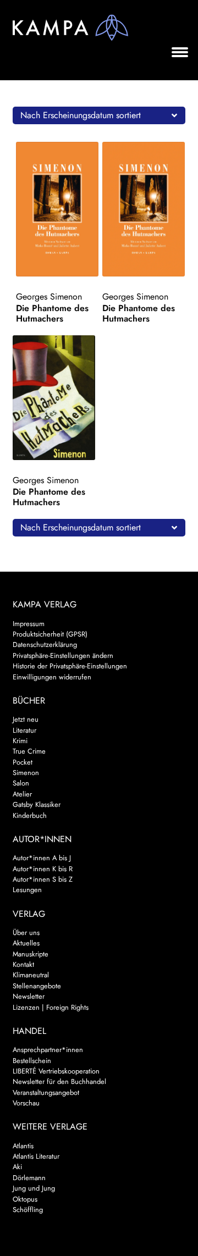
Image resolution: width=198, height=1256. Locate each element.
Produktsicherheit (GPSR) (50, 634)
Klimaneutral (31, 975)
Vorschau (26, 1103)
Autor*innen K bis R (43, 869)
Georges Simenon (49, 296)
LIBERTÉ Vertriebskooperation (56, 1071)
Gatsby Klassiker (37, 804)
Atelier (22, 794)
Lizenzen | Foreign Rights (51, 1007)
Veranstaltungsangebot (46, 1092)
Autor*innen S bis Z (43, 879)
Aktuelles (26, 943)
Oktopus (25, 1199)
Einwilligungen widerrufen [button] (52, 677)
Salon (21, 783)
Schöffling (28, 1209)
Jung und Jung (34, 1188)
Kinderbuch (30, 815)
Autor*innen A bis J (42, 858)
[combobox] (99, 115)
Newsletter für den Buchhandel (59, 1081)
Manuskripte (30, 954)
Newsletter (29, 996)
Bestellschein (32, 1060)
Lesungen (27, 889)
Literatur (24, 730)
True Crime (29, 751)
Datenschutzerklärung (45, 644)
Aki (17, 1166)
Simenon (26, 772)
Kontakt (23, 964)
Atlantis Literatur (36, 1156)
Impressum (29, 623)
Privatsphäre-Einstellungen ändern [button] (63, 655)
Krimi (20, 740)
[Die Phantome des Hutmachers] (57, 209)
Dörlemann (29, 1177)
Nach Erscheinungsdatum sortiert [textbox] (80, 115)
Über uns (26, 932)
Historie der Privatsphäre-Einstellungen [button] (70, 666)
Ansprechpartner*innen (48, 1049)
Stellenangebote (37, 986)
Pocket (22, 762)
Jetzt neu (25, 719)
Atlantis (23, 1146)
